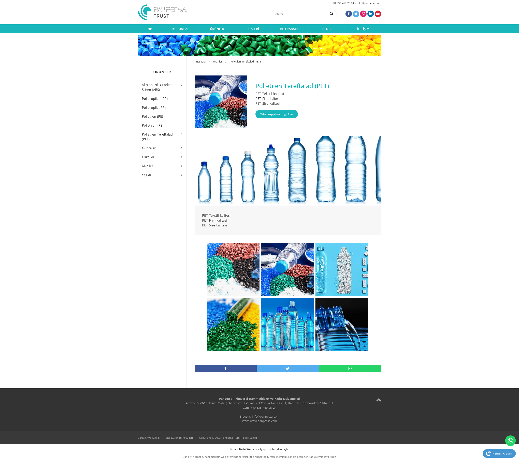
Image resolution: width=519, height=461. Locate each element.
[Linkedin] (370, 14)
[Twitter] (356, 14)
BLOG (326, 29)
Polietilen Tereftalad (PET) (245, 61)
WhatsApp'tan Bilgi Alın (276, 114)
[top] (378, 399)
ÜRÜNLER (217, 29)
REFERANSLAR (290, 29)
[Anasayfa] (150, 28)
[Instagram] (363, 14)
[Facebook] (348, 14)
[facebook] (226, 368)
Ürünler (217, 61)
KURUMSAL (180, 29)
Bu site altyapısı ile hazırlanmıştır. (259, 449)
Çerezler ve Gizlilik (149, 437)
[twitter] (288, 368)
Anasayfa (200, 61)
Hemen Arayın (502, 453)
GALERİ (253, 29)
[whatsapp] (350, 368)
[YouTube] (378, 14)
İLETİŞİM (363, 29)
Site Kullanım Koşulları (179, 437)
